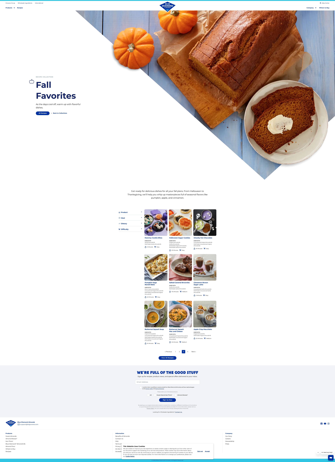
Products (9, 8)
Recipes (20, 8)
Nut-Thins (9, 441)
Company (310, 8)
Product (124, 212)
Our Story (228, 436)
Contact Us (119, 439)
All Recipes (43, 113)
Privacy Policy (120, 446)
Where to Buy (324, 8)
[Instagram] (328, 423)
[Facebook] (321, 423)
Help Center (325, 3)
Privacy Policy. (150, 408)
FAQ (116, 441)
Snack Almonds (11, 436)
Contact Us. (178, 412)
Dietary (124, 224)
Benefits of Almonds (122, 436)
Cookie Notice (130, 456)
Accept (207, 451)
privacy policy (149, 388)
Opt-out (200, 451)
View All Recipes (167, 358)
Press (227, 444)
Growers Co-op (10, 3)
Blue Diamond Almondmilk (15, 444)
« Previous (168, 351)
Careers (228, 439)
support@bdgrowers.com (29, 424)
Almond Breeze (11, 439)
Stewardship (229, 441)
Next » (193, 351)
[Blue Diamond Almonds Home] (167, 6)
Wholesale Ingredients (25, 3)
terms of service (160, 388)
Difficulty (125, 229)
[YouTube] (325, 423)
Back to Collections (60, 113)
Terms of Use (119, 444)
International (39, 3)
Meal (123, 218)
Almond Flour (10, 446)
